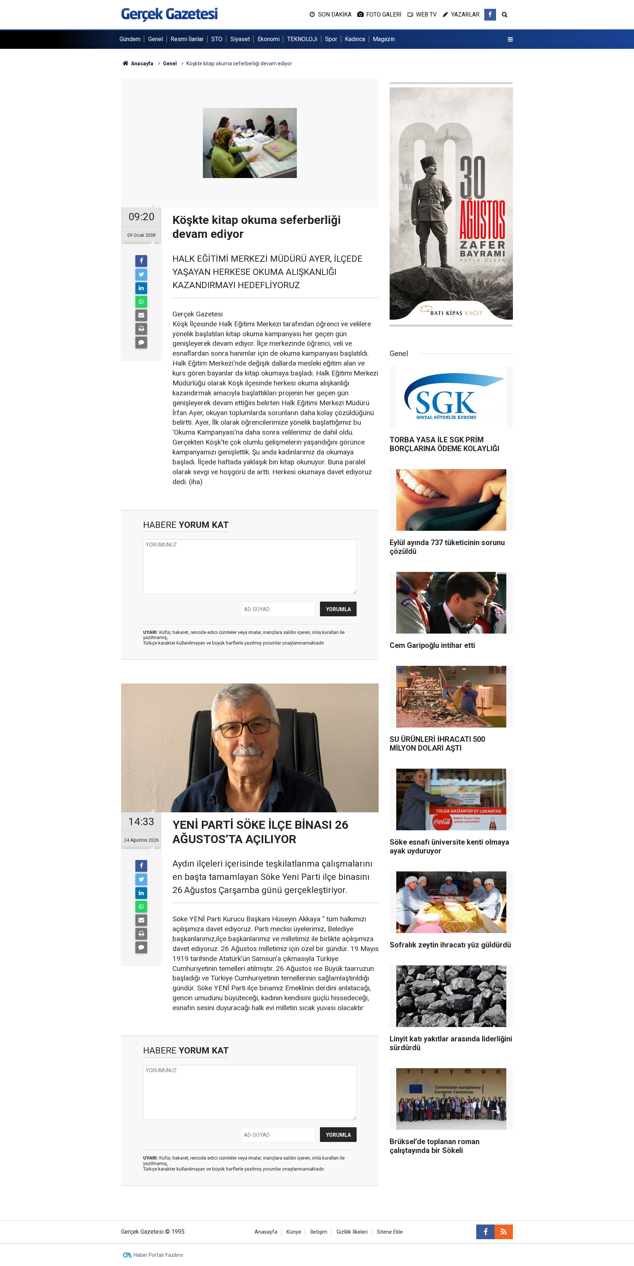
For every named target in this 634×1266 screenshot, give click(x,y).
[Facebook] (141, 261)
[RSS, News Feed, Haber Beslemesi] (504, 1232)
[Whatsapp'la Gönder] (141, 302)
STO (216, 39)
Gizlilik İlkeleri (352, 1232)
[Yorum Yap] (141, 342)
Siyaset (240, 39)
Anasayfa (266, 1232)
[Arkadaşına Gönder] (141, 315)
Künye (294, 1232)
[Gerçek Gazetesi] (169, 14)
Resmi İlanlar (187, 39)
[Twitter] (141, 274)
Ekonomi (269, 39)
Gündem (130, 39)
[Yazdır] (141, 329)
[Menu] (510, 39)
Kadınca (355, 39)
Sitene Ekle (390, 1232)
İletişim (318, 1232)
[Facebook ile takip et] (490, 15)
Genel (155, 39)
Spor (331, 39)
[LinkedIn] (141, 288)
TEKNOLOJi (302, 39)
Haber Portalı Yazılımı (158, 1255)
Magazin (384, 39)
